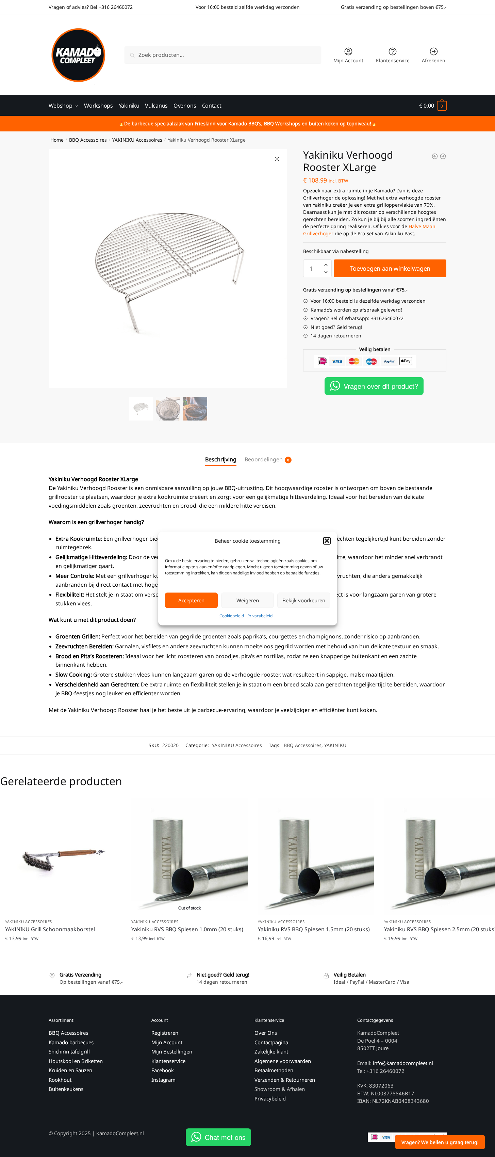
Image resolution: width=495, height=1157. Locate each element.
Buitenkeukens (66, 1088)
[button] (327, 541)
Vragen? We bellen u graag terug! (440, 1142)
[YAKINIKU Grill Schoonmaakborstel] (63, 856)
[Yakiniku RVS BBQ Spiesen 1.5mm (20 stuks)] (316, 856)
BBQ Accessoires (88, 140)
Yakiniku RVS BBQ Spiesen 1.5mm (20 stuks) (314, 929)
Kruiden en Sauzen (70, 1070)
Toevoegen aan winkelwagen (390, 268)
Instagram (163, 1079)
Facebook (162, 1070)
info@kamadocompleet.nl (403, 1063)
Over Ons (265, 1032)
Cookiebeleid (231, 616)
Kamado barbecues (71, 1042)
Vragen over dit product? (381, 386)
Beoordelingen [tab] (264, 459)
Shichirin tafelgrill (70, 1051)
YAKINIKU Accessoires (137, 140)
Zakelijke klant (271, 1051)
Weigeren (247, 600)
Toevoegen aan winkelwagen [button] (63, 952)
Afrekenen (433, 60)
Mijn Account (348, 60)
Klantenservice (393, 60)
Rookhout (60, 1079)
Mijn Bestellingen (171, 1051)
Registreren (164, 1032)
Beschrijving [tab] (220, 459)
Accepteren (191, 600)
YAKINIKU (335, 745)
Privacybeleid (260, 616)
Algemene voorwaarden (282, 1061)
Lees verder (189, 952)
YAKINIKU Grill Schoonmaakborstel (50, 929)
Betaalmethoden (273, 1070)
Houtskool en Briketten (76, 1061)
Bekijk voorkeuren (303, 600)
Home (57, 140)
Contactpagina (271, 1042)
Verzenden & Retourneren (284, 1079)
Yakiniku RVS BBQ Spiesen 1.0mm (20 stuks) (187, 929)
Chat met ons (225, 1137)
